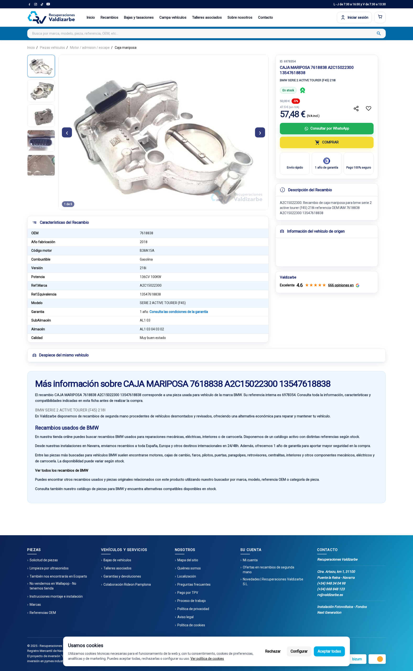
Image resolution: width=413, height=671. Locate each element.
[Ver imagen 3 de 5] (41, 115)
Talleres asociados (207, 17)
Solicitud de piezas (44, 560)
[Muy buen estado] (302, 90)
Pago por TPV (187, 593)
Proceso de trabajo (191, 601)
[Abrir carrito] (380, 17)
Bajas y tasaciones (139, 17)
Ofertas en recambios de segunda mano (268, 569)
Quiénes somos (189, 568)
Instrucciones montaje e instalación (56, 596)
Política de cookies (191, 625)
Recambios (109, 17)
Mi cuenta (250, 560)
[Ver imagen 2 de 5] (41, 91)
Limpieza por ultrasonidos (49, 568)
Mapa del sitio (187, 560)
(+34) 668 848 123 (331, 589)
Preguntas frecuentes (194, 584)
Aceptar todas (329, 651)
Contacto (265, 17)
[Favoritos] (369, 109)
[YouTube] (48, 4)
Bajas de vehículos (117, 560)
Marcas (35, 604)
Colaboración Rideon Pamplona (127, 584)
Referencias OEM (43, 613)
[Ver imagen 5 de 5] (41, 165)
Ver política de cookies (207, 658)
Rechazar (273, 651)
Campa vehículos (172, 17)
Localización (186, 576)
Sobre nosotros (240, 17)
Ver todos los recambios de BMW (61, 470)
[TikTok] (42, 4)
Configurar (299, 651)
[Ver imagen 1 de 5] (41, 66)
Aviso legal (185, 617)
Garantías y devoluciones (122, 576)
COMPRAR (330, 142)
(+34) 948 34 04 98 (331, 583)
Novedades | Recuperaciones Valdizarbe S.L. (273, 581)
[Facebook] (29, 4)
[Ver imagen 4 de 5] (41, 140)
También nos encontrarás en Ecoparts (58, 576)
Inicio (91, 17)
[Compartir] (356, 109)
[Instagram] (35, 4)
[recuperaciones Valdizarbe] (51, 17)
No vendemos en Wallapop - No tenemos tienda (53, 586)
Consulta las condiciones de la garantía (179, 312)
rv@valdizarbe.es (330, 595)
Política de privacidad (193, 609)
